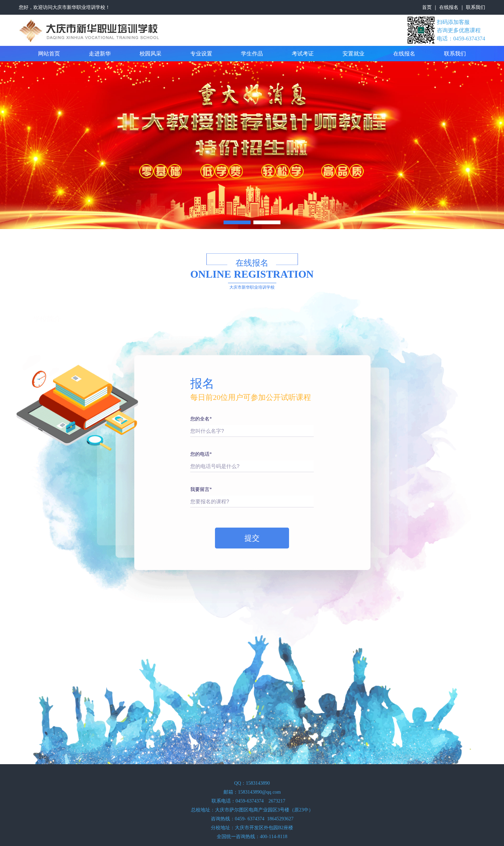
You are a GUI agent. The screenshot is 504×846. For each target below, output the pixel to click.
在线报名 (448, 7)
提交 (252, 538)
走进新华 (100, 53)
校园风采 (150, 53)
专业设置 (201, 53)
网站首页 (49, 53)
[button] (237, 222)
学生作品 (252, 53)
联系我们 (475, 7)
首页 (427, 7)
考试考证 (303, 53)
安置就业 (353, 53)
